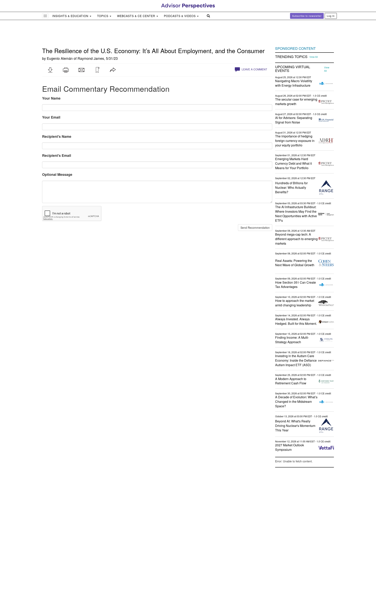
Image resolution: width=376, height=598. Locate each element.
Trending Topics (291, 57)
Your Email (51, 117)
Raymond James (91, 58)
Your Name (51, 98)
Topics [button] (103, 16)
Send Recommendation (255, 228)
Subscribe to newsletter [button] (307, 15)
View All (313, 56)
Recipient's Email (56, 155)
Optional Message (57, 174)
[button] (50, 70)
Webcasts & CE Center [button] (136, 16)
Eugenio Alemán (60, 58)
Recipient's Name (56, 136)
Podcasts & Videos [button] (180, 16)
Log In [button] (331, 15)
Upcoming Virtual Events (292, 69)
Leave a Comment (254, 69)
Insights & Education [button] (70, 16)
